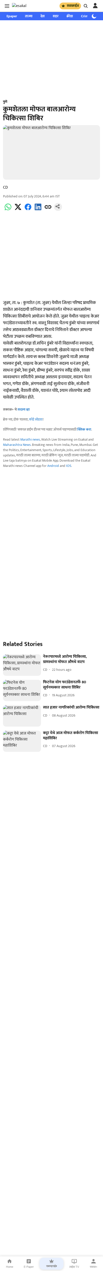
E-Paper (29, 1266)
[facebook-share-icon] (28, 209)
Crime (85, 16)
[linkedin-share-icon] (38, 209)
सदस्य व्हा (24, 409)
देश (42, 16)
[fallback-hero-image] (22, 665)
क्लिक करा (84, 429)
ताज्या (28, 16)
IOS (68, 466)
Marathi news (30, 439)
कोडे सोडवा (36, 419)
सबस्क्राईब (73, 6)
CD (5, 187)
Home (9, 1266)
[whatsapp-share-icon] (8, 209)
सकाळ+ (93, 1266)
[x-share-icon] (18, 209)
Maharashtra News (17, 445)
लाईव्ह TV (74, 1266)
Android (53, 466)
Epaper (11, 16)
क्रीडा (69, 16)
